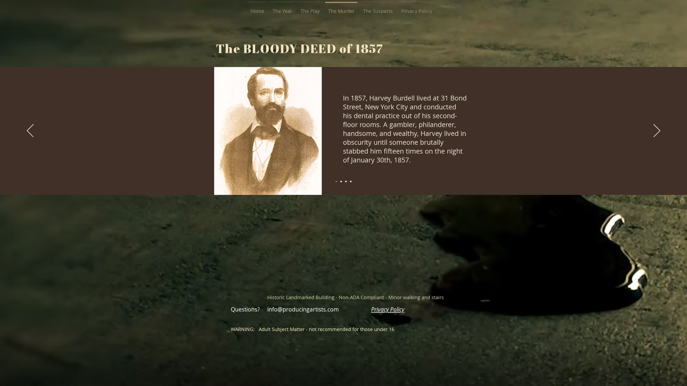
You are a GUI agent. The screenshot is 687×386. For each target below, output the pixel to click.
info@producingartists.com (303, 309)
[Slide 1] (336, 181)
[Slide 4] (351, 181)
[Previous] (30, 131)
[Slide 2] (346, 181)
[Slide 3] (341, 181)
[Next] (656, 131)
